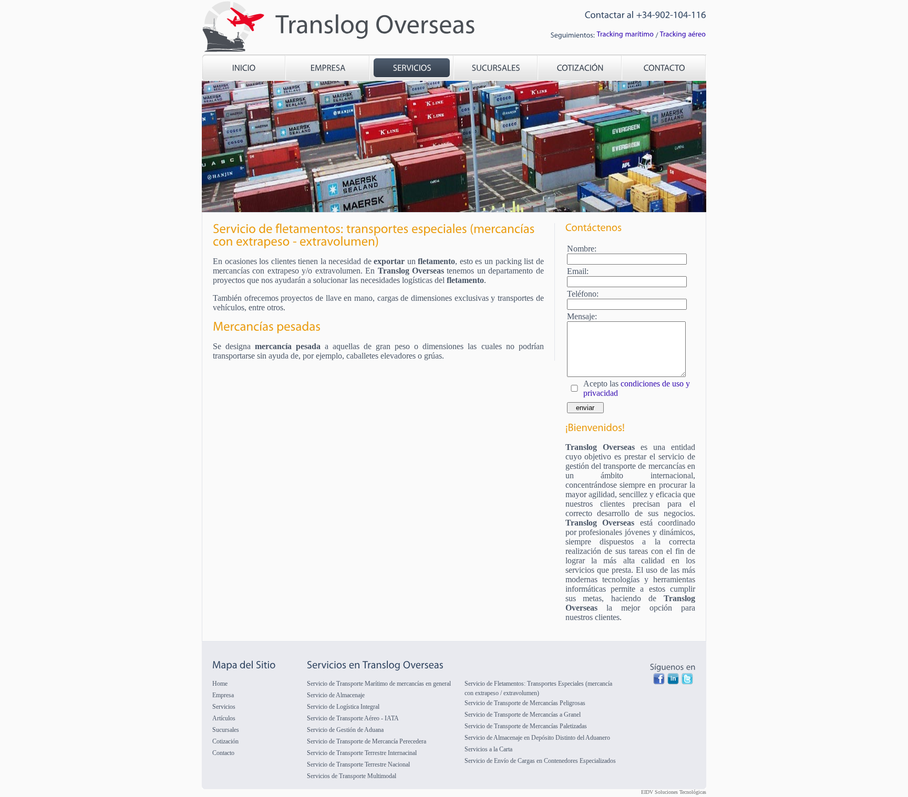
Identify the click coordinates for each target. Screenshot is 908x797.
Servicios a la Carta (488, 749)
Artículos (223, 718)
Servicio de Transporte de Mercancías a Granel (523, 714)
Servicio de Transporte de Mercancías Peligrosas (525, 703)
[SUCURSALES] (496, 69)
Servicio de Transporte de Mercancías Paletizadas (526, 726)
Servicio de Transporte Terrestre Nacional (358, 764)
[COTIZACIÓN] (580, 69)
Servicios (223, 706)
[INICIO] (243, 69)
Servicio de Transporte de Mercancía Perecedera (366, 741)
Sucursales (225, 729)
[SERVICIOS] (412, 69)
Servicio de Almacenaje (336, 695)
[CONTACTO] (664, 69)
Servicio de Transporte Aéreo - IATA (353, 718)
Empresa (223, 695)
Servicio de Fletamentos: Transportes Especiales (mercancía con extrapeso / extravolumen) (538, 688)
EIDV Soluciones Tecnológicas (673, 792)
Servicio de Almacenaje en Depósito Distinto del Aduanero (537, 737)
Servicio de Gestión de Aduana (345, 729)
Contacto (223, 753)
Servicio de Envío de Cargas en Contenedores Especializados (540, 760)
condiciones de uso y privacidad (636, 388)
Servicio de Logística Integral (343, 706)
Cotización (225, 741)
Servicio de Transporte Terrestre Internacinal (362, 753)
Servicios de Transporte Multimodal (351, 776)
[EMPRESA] (328, 69)
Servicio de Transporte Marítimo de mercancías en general (379, 683)
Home (220, 683)
